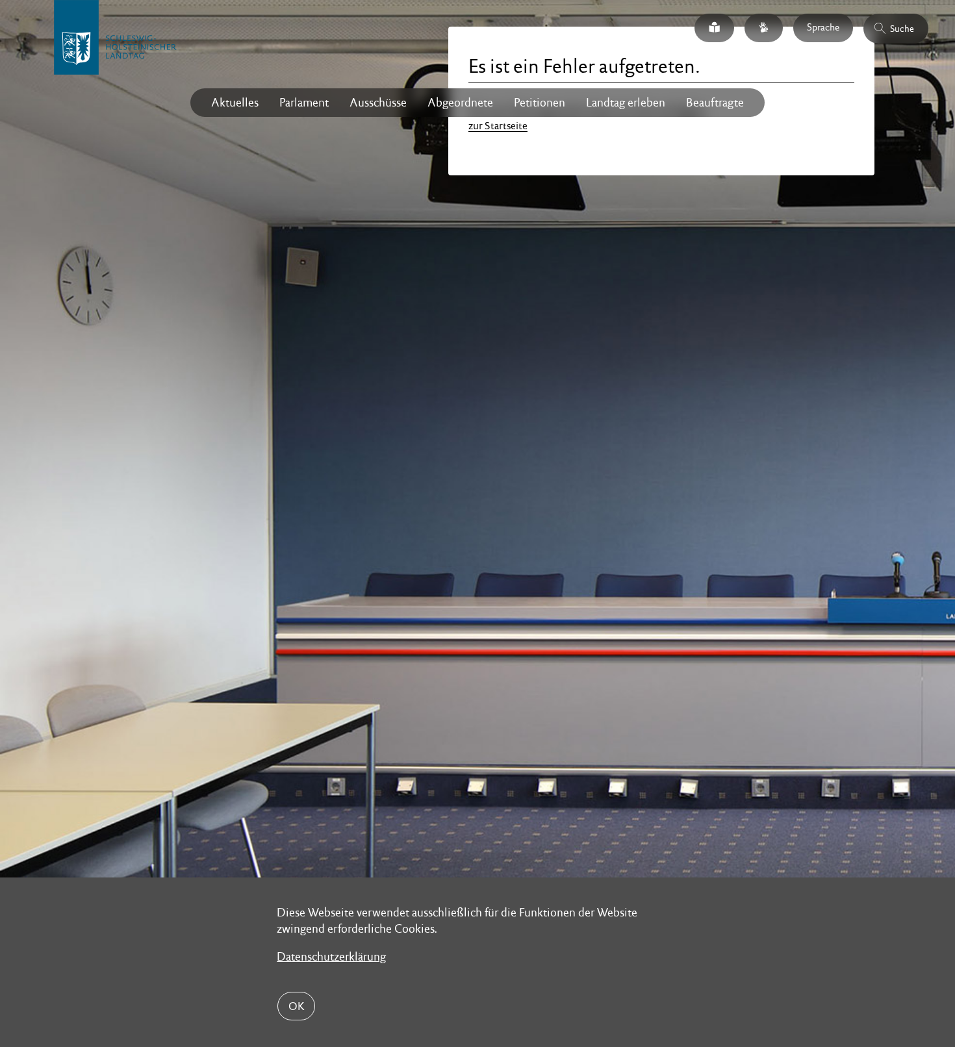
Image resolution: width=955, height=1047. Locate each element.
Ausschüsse (378, 102)
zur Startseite (498, 126)
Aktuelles (235, 102)
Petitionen (539, 102)
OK (296, 1006)
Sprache (823, 27)
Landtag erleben (625, 102)
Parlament (304, 102)
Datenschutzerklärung (331, 956)
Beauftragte (715, 102)
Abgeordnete (460, 102)
